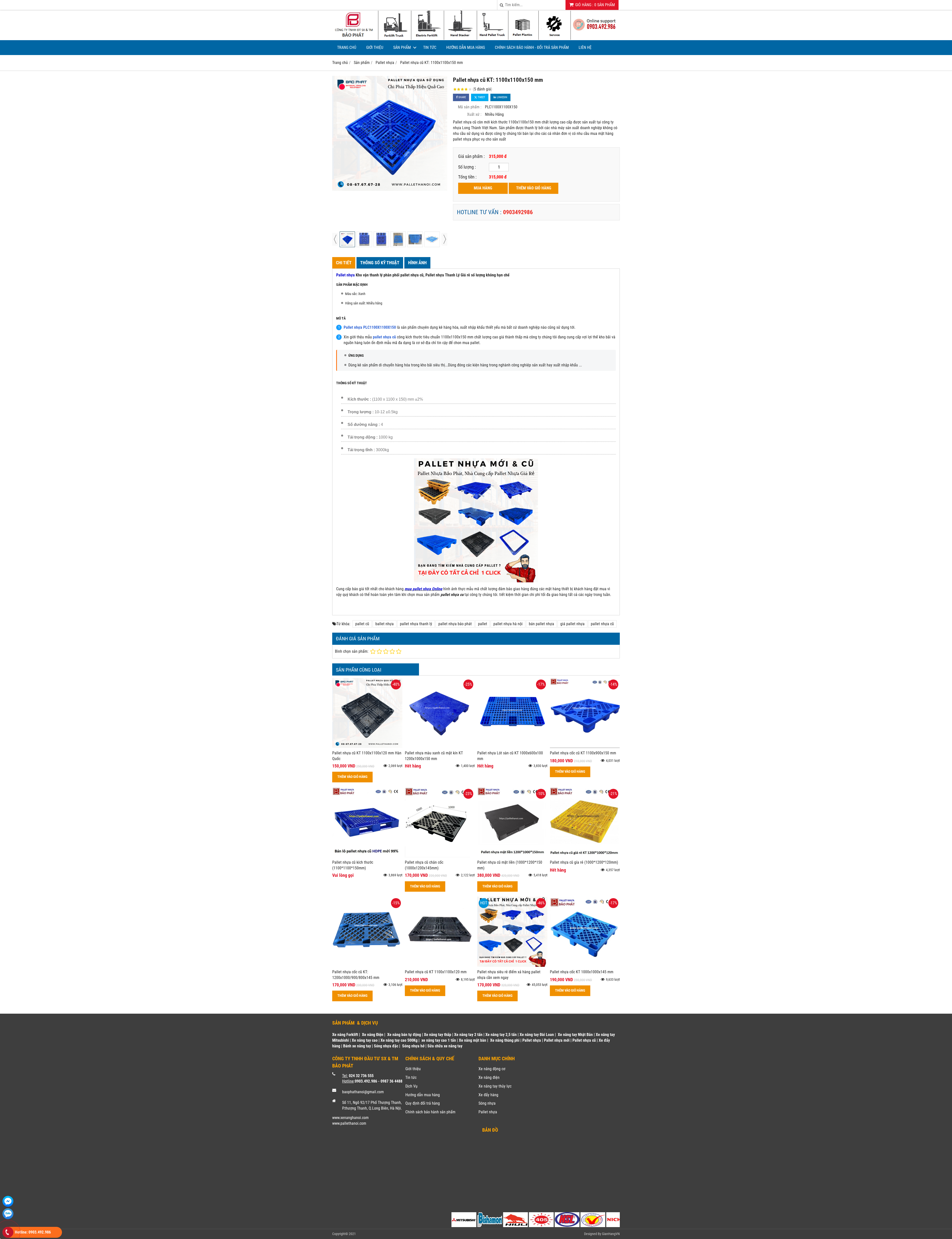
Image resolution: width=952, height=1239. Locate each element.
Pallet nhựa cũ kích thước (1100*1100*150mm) (352, 865)
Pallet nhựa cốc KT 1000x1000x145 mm (581, 972)
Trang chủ (346, 47)
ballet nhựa (384, 623)
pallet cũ (362, 623)
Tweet (481, 97)
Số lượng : (467, 167)
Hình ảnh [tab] (417, 262)
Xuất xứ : (474, 114)
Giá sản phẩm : (471, 156)
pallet (482, 623)
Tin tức (429, 47)
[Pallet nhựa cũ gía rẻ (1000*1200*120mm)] (585, 856)
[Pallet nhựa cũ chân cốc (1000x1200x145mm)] (440, 856)
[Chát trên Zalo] (7, 1213)
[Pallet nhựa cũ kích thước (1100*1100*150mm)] (367, 856)
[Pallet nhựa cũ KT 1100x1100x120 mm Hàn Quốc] (367, 746)
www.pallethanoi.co (347, 1123)
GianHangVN (611, 1234)
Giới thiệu (374, 47)
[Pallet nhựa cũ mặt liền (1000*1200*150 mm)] (512, 856)
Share (462, 97)
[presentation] (335, 239)
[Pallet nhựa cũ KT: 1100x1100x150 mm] (389, 133)
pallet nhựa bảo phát (455, 623)
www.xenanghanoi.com (350, 1117)
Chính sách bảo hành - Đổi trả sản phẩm (532, 47)
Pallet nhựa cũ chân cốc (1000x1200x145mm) (424, 865)
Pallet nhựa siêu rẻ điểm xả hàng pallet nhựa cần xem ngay (508, 975)
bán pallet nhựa (541, 623)
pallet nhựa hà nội (508, 623)
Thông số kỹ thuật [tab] (379, 262)
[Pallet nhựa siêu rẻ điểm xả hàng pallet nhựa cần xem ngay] (512, 965)
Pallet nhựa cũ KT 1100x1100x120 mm (436, 972)
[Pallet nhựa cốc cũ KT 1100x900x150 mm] (585, 746)
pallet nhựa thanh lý (416, 623)
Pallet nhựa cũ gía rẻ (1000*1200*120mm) (584, 862)
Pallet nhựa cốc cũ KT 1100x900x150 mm (583, 753)
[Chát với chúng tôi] (7, 1201)
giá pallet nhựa (572, 623)
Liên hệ (585, 47)
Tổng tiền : (467, 176)
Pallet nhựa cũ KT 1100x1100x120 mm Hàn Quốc (366, 756)
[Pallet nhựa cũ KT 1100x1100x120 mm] (440, 965)
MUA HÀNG (483, 188)
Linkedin (501, 97)
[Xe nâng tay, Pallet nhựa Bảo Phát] (476, 38)
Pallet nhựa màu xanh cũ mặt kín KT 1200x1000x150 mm (434, 756)
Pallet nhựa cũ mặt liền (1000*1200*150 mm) (509, 865)
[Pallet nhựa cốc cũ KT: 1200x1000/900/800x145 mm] (367, 965)
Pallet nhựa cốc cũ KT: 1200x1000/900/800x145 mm (355, 975)
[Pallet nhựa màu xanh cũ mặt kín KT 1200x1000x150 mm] (440, 746)
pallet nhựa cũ (602, 623)
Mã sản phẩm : (469, 107)
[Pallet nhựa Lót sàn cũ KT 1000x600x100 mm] (512, 746)
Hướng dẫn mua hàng (465, 47)
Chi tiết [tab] (344, 262)
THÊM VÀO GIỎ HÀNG (533, 188)
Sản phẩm (402, 47)
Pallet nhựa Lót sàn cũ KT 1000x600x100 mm (510, 756)
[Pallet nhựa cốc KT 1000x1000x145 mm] (585, 965)
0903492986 (518, 212)
